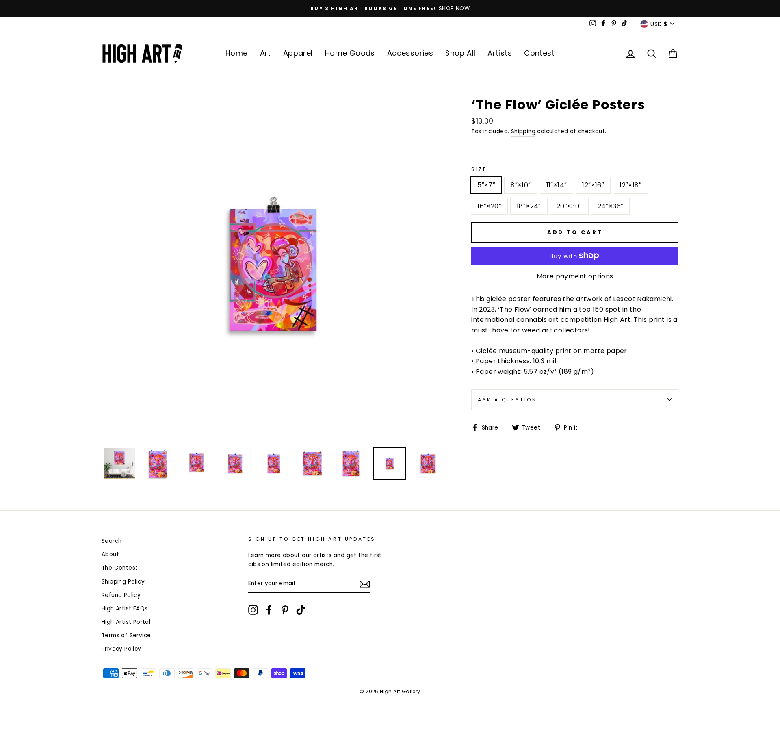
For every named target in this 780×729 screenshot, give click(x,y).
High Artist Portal (126, 622)
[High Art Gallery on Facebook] (269, 610)
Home (236, 53)
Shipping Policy (123, 582)
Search (111, 541)
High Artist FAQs (124, 608)
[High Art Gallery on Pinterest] (285, 610)
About (110, 554)
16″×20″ (489, 206)
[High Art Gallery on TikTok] (301, 610)
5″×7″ (486, 185)
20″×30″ (569, 206)
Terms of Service (126, 635)
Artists (500, 53)
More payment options (575, 276)
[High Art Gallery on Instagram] (253, 610)
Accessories (410, 53)
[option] (390, 8)
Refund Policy (121, 595)
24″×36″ (611, 206)
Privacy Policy (121, 649)
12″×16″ (593, 185)
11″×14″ (556, 185)
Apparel (298, 53)
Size (479, 169)
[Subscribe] (365, 584)
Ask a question (507, 399)
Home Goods (350, 53)
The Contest (120, 568)
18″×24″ (529, 206)
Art (265, 53)
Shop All (460, 53)
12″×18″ (630, 185)
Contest (539, 53)
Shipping (523, 131)
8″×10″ (521, 185)
